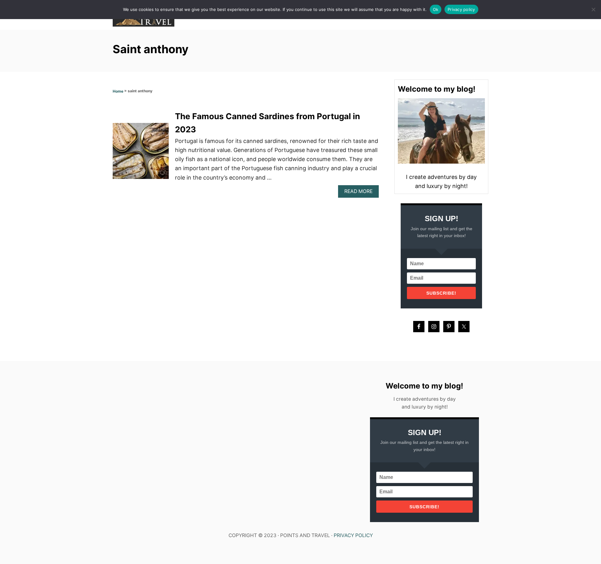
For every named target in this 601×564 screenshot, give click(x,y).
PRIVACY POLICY (353, 535)
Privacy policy (461, 9)
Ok (436, 9)
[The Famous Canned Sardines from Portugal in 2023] (141, 154)
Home (118, 91)
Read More (360, 193)
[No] (593, 9)
